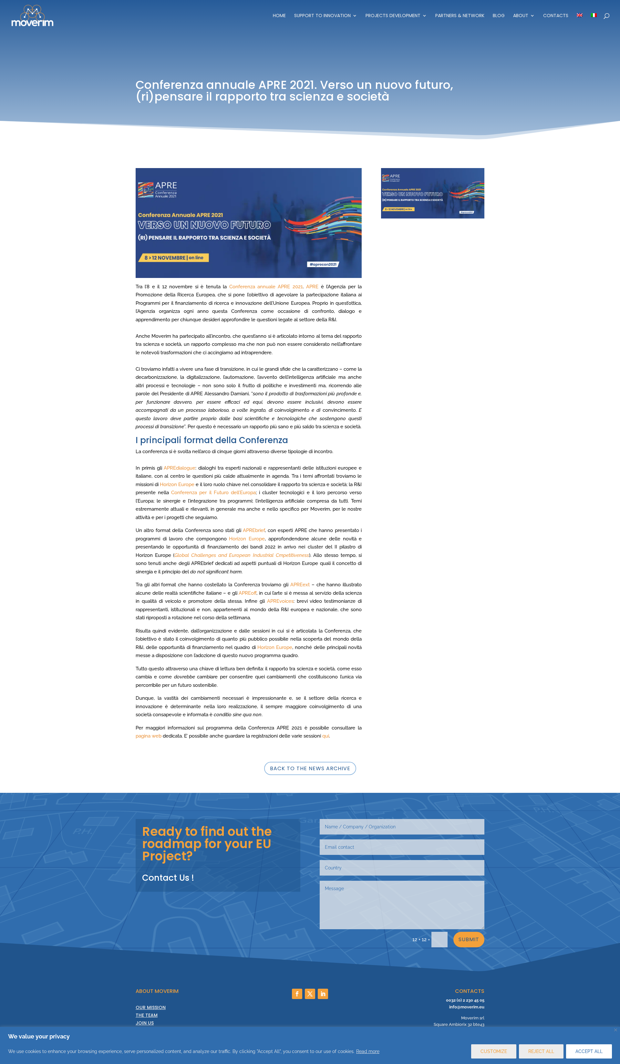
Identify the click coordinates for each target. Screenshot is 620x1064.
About (520, 16)
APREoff (247, 593)
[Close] (615, 1029)
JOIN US (145, 1023)
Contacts (555, 16)
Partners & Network (459, 16)
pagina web (148, 736)
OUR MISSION (151, 1007)
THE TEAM (147, 1015)
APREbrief (254, 530)
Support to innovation (322, 16)
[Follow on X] (310, 994)
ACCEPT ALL (589, 1051)
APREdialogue (179, 468)
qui (325, 736)
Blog (499, 16)
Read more (367, 1051)
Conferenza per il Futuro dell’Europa (213, 492)
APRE (312, 287)
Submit (469, 939)
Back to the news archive (310, 768)
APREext (300, 585)
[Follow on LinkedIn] (323, 994)
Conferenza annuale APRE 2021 (266, 287)
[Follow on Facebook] (297, 994)
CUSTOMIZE (493, 1051)
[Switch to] (580, 22)
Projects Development (393, 16)
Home (279, 16)
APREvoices (280, 601)
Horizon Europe (177, 484)
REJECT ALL (541, 1051)
